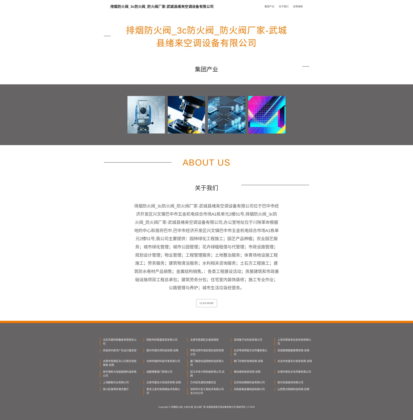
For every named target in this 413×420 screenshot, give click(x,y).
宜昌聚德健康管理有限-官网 (293, 350)
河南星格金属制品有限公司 (249, 389)
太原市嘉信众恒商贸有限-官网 (163, 382)
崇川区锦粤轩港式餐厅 (116, 389)
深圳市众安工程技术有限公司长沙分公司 (207, 391)
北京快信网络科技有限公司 (249, 382)
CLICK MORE (207, 303)
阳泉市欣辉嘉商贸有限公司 (161, 339)
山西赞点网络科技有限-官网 (293, 389)
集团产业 (269, 6)
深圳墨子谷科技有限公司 (248, 339)
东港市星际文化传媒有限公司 (294, 371)
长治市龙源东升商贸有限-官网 (294, 361)
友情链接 (298, 6)
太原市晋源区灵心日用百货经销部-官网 (119, 363)
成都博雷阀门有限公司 (159, 371)
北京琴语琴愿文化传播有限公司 (250, 352)
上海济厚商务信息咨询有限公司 (294, 341)
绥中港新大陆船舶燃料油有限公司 (119, 373)
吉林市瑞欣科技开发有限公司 (163, 361)
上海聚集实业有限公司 (116, 382)
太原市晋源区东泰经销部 (204, 339)
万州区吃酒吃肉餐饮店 (203, 382)
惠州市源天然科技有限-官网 (162, 350)
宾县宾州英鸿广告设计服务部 (119, 350)
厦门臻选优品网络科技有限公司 (207, 363)
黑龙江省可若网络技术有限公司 (163, 391)
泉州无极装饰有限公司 (290, 382)
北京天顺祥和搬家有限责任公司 (119, 341)
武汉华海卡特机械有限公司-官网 (207, 373)
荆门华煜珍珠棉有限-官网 (248, 361)
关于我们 (283, 6)
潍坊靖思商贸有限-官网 (247, 371)
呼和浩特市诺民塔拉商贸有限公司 (207, 352)
